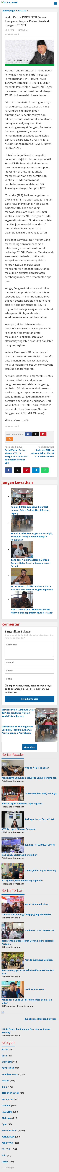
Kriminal (6, 1105)
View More (29, 747)
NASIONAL (7, 1111)
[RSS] (9, 439)
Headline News (10, 1074)
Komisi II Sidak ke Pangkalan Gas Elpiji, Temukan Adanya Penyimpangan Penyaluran (32, 536)
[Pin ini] (26, 470)
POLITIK (6, 1149)
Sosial (5, 1161)
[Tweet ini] (17, 470)
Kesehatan (7, 1099)
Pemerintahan (9, 1130)
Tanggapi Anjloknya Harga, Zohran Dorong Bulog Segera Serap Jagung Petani (30, 563)
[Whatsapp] (45, 470)
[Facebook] (28, 434)
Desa (4, 1055)
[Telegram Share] (35, 470)
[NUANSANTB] (10, 2)
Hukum (5, 1080)
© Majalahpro (8, 1167)
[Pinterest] (43, 434)
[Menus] (55, 4)
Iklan (4, 1086)
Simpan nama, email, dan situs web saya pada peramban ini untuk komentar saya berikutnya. (28, 688)
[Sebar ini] (8, 470)
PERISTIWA (7, 1142)
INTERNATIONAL (10, 1093)
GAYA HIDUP (8, 1068)
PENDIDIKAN (8, 1136)
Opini (4, 1124)
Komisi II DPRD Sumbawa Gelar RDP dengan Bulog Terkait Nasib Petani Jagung (30, 510)
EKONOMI (7, 1061)
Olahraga (7, 1118)
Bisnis (5, 1049)
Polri (4, 1155)
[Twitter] (35, 434)
